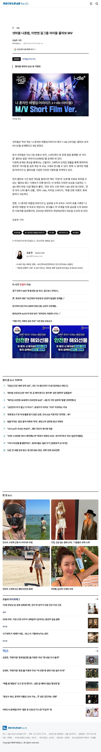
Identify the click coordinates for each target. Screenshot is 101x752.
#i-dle (51, 233)
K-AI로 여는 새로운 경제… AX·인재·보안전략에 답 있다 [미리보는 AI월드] (45, 264)
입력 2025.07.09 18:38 (31, 43)
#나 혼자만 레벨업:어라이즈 (35, 233)
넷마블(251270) (29, 59)
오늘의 (11, 599)
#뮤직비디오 (63, 233)
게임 (18, 28)
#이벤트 (76, 233)
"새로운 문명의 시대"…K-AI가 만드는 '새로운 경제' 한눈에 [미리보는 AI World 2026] (50, 268)
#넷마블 (17, 233)
